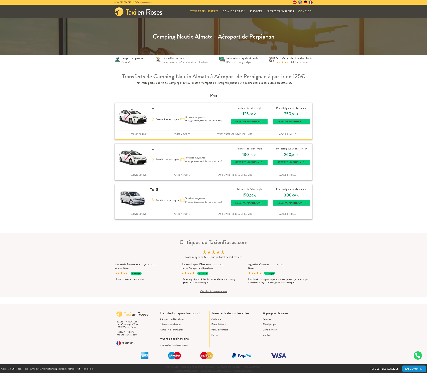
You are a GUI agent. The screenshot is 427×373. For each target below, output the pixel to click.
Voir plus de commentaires (213, 291)
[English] (300, 2)
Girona (118, 268)
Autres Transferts (280, 11)
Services (255, 11)
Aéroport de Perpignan (171, 329)
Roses (126, 268)
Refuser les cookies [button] (384, 369)
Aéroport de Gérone (170, 324)
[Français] (311, 2)
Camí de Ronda (234, 11)
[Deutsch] (305, 2)
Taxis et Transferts (204, 11)
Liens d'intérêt (270, 329)
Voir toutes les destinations (174, 345)
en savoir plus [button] (87, 368)
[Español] (295, 2)
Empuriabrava (218, 324)
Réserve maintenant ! (249, 121)
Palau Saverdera (219, 329)
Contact (304, 11)
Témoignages (269, 324)
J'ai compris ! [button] (414, 369)
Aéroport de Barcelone (201, 268)
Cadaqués (216, 319)
